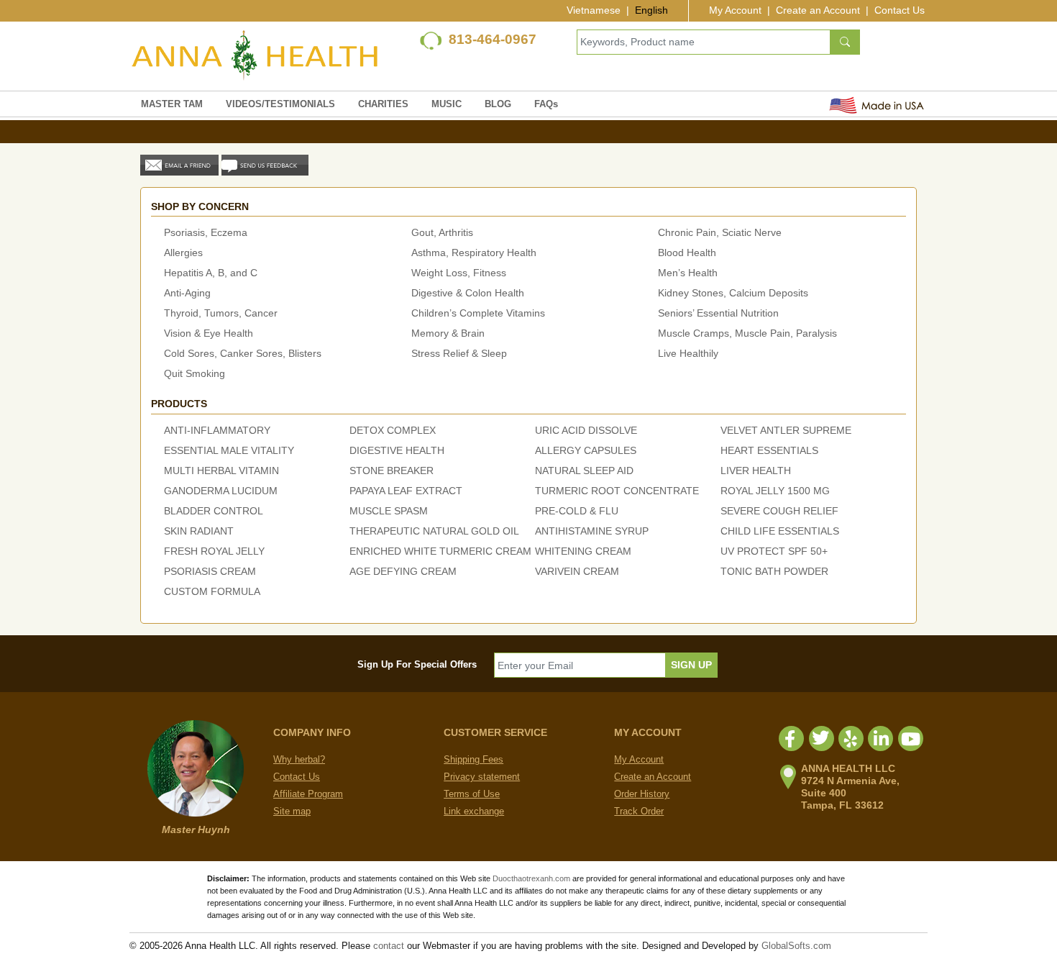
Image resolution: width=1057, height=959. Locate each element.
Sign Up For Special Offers (417, 664)
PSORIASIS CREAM (210, 571)
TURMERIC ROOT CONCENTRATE (617, 490)
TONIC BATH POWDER (774, 571)
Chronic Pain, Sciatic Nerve (720, 232)
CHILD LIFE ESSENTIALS (779, 531)
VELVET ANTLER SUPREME (785, 430)
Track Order (639, 811)
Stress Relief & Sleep (459, 353)
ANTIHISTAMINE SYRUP (592, 531)
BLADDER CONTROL (213, 511)
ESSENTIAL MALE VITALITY (229, 450)
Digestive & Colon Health (467, 293)
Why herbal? (299, 759)
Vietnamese (594, 10)
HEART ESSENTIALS (769, 450)
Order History (641, 793)
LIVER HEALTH (755, 470)
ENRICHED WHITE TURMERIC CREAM (440, 551)
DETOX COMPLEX (392, 430)
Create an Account (818, 10)
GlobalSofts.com (796, 945)
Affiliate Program (308, 793)
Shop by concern (200, 206)
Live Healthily (688, 353)
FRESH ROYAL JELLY (214, 551)
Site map (292, 811)
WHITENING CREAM (583, 551)
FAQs (546, 104)
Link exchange (474, 811)
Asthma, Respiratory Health (473, 252)
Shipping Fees (473, 759)
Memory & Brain (448, 333)
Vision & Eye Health (208, 333)
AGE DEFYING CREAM (403, 571)
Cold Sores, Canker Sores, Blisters (242, 353)
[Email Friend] (179, 164)
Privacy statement (482, 776)
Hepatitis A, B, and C (210, 272)
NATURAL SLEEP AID (584, 470)
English (651, 10)
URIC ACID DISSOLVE (586, 430)
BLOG (498, 104)
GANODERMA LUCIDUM (221, 490)
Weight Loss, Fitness (458, 272)
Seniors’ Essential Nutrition (718, 313)
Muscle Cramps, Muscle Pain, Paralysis (747, 333)
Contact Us (899, 10)
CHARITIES (383, 104)
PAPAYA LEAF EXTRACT (405, 490)
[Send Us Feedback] (264, 164)
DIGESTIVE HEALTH (396, 450)
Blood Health (687, 252)
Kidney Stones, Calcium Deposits (733, 293)
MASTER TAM (172, 104)
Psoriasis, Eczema (205, 232)
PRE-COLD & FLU (576, 511)
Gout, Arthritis (442, 232)
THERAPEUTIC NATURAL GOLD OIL (434, 531)
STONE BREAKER (391, 470)
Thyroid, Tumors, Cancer (221, 313)
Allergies (183, 252)
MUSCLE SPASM (388, 511)
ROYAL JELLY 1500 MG (775, 490)
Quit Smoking (194, 373)
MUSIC (446, 104)
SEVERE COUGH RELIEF (779, 511)
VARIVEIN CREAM (577, 571)
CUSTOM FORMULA (212, 591)
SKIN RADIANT (199, 531)
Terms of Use (472, 793)
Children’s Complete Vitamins (478, 313)
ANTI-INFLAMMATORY (217, 430)
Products (179, 403)
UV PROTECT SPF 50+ (774, 551)
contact (388, 945)
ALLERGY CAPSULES (585, 450)
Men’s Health (688, 272)
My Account (735, 10)
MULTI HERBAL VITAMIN (221, 470)
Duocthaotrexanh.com (531, 878)
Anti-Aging (187, 293)
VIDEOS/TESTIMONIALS (280, 104)
